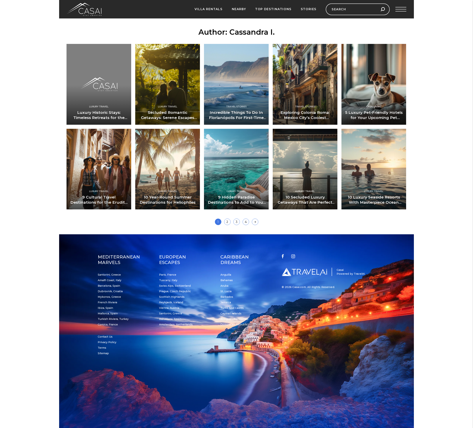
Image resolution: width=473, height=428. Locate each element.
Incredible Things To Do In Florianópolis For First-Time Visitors (236, 117)
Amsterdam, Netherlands (176, 324)
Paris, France (167, 274)
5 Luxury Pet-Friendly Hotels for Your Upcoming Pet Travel (374, 117)
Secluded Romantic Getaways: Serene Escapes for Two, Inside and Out (167, 117)
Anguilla (225, 274)
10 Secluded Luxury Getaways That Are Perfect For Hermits (305, 202)
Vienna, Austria (169, 308)
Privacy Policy (107, 342)
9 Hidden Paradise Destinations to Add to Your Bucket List (236, 202)
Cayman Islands (230, 313)
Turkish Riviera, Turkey (113, 319)
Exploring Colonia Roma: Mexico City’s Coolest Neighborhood (305, 117)
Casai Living (373, 106)
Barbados (226, 296)
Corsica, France (108, 324)
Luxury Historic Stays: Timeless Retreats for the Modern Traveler (99, 117)
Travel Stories (236, 106)
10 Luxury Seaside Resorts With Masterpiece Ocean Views (374, 202)
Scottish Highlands (172, 296)
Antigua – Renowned (234, 319)
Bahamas (226, 280)
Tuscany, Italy (168, 280)
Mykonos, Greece (109, 296)
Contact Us (105, 336)
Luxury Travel (99, 106)
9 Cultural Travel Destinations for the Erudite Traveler (98, 202)
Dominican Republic (234, 324)
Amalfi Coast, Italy (109, 280)
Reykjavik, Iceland (171, 302)
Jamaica (225, 302)
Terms (102, 347)
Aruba (224, 285)
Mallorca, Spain (108, 313)
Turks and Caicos (232, 308)
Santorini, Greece (109, 274)
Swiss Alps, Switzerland (175, 285)
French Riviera (107, 302)
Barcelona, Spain (109, 285)
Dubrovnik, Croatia (110, 291)
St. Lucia (226, 291)
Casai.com (299, 287)
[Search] (383, 9)
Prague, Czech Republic (175, 291)
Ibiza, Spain (105, 308)
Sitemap (103, 353)
